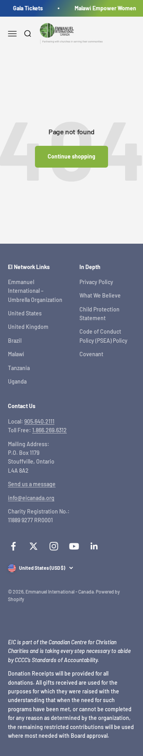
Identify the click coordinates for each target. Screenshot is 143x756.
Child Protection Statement (99, 313)
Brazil (14, 340)
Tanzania (19, 368)
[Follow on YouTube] (74, 546)
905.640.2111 (39, 421)
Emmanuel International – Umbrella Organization (35, 291)
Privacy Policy (96, 282)
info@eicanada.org (31, 497)
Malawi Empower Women (104, 8)
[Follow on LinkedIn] (94, 546)
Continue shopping (71, 156)
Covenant (91, 354)
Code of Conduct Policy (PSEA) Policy (103, 336)
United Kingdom (28, 326)
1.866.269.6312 (49, 430)
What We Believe (100, 295)
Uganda (17, 381)
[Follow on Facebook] (13, 546)
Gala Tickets (27, 8)
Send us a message (32, 484)
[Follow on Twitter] (33, 546)
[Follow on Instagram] (53, 546)
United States (25, 313)
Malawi (16, 354)
